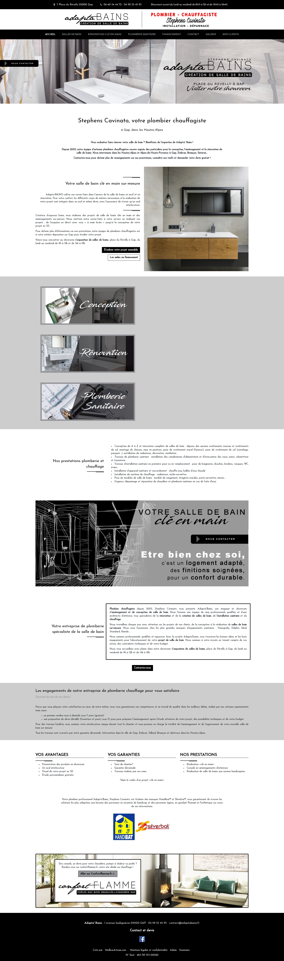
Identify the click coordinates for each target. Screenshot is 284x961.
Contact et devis (142, 930)
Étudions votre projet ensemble (121, 250)
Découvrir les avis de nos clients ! (53, 697)
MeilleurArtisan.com (115, 950)
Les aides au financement (124, 257)
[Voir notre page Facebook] (142, 939)
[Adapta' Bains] (91, 12)
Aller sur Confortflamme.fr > (97, 873)
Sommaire (184, 950)
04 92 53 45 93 (157, 923)
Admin (173, 950)
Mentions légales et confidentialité (148, 950)
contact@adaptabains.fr (184, 923)
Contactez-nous (142, 668)
